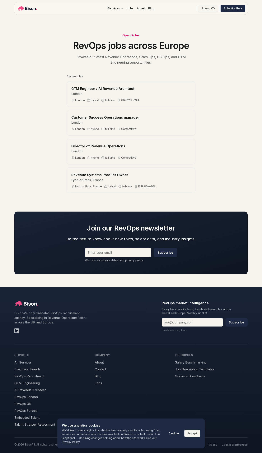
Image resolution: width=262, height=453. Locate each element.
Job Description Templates (194, 369)
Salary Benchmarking (190, 362)
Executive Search (27, 369)
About (99, 362)
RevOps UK (22, 404)
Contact (100, 369)
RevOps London (26, 397)
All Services (23, 362)
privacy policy (134, 260)
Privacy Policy (71, 441)
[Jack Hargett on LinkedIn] (16, 330)
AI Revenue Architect (30, 390)
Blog (98, 376)
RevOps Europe (25, 411)
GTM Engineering (27, 383)
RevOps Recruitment (29, 376)
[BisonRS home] (27, 8)
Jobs (98, 383)
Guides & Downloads (190, 376)
